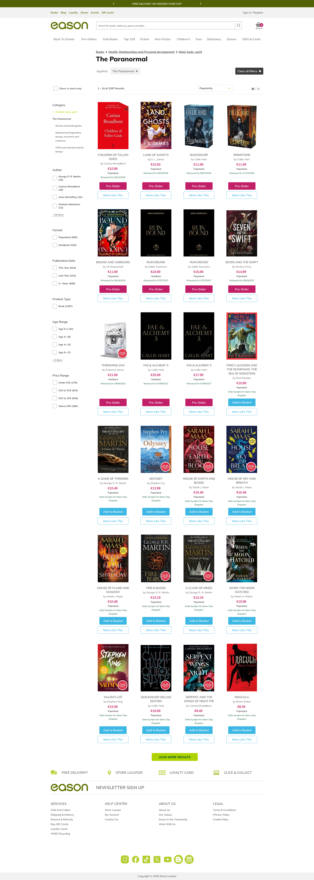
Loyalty (73, 12)
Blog (63, 12)
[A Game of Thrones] (113, 449)
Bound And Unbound (113, 262)
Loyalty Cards (59, 829)
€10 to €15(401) (68, 390)
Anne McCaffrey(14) (70, 197)
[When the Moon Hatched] (241, 558)
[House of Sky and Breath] (241, 449)
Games (231, 39)
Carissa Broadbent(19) (69, 188)
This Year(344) (67, 267)
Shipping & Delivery (62, 814)
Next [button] (200, 3)
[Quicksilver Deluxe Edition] (156, 667)
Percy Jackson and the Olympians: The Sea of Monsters (241, 369)
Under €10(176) (68, 382)
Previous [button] (113, 3)
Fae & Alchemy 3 (155, 365)
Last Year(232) (67, 275)
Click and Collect (60, 810)
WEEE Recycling (60, 833)
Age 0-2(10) (66, 328)
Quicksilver (199, 155)
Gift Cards (108, 12)
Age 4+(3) (65, 344)
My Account (112, 814)
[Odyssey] (156, 449)
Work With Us (167, 824)
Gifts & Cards (251, 39)
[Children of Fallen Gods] (113, 125)
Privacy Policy (221, 814)
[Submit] (238, 25)
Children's (183, 39)
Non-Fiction (162, 39)
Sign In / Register (253, 12)
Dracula (242, 697)
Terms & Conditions (224, 810)
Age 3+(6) (65, 336)
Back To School (64, 39)
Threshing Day (113, 365)
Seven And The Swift (241, 262)
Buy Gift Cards (59, 824)
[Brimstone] (241, 125)
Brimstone (242, 155)
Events (95, 12)
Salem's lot (113, 697)
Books (54, 12)
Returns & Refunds (62, 819)
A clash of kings (199, 588)
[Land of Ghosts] (156, 125)
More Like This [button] (113, 195)
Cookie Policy (221, 819)
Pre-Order (113, 186)
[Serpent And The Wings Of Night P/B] (199, 667)
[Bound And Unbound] (113, 232)
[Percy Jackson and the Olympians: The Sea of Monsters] (241, 336)
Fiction (144, 39)
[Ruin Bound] (156, 232)
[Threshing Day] (113, 336)
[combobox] (169, 25)
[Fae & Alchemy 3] (156, 336)
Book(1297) (66, 306)
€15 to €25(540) (68, 398)
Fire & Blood (156, 588)
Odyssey (155, 478)
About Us (164, 810)
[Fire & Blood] (156, 558)
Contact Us (111, 819)
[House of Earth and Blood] (199, 449)
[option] (157, 4)
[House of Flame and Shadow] (113, 558)
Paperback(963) (68, 237)
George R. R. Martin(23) (70, 178)
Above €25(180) (68, 406)
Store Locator (113, 810)
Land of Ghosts (156, 155)
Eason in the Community (173, 819)
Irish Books (110, 39)
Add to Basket (242, 402)
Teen (198, 39)
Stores (84, 12)
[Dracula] (241, 667)
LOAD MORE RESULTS (175, 757)
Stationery (214, 39)
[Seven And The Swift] (241, 232)
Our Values (165, 814)
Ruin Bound (156, 262)
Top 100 (129, 39)
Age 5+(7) (65, 352)
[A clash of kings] (199, 558)
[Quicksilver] (199, 125)
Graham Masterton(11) (69, 206)
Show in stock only (70, 88)
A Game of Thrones (113, 478)
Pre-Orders (89, 39)
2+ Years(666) (67, 283)
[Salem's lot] (113, 667)
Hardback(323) (68, 245)
